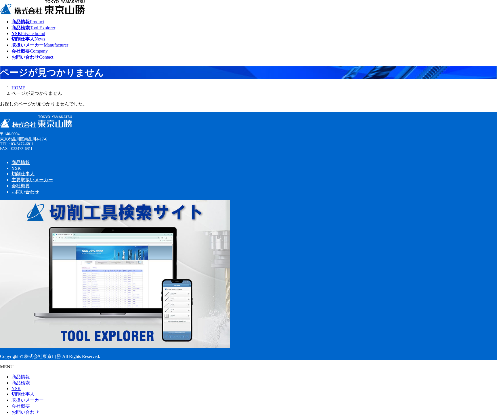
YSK (16, 168)
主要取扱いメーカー (32, 179)
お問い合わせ (25, 191)
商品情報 (21, 162)
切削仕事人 (23, 173)
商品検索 (21, 382)
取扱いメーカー (28, 400)
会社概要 (21, 185)
